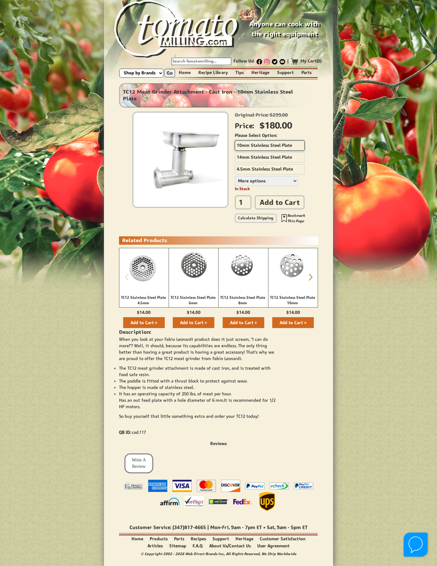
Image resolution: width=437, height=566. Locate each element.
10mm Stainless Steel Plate (264, 145)
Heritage (260, 72)
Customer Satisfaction (283, 539)
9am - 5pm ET (292, 527)
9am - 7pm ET (246, 527)
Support (285, 72)
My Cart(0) (311, 61)
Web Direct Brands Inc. (204, 553)
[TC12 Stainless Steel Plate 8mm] (243, 266)
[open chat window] (416, 545)
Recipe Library (213, 72)
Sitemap (177, 546)
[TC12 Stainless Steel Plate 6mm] (193, 266)
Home (185, 72)
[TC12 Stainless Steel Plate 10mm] (293, 266)
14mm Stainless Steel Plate (264, 157)
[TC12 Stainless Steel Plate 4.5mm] (144, 267)
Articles (155, 546)
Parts (306, 72)
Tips (239, 72)
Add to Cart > (144, 322)
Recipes (198, 539)
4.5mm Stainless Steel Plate (265, 169)
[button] (310, 277)
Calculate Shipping (256, 217)
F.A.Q (198, 546)
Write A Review (139, 463)
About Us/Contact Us (230, 546)
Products (159, 539)
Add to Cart (280, 202)
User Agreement (273, 546)
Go (170, 73)
